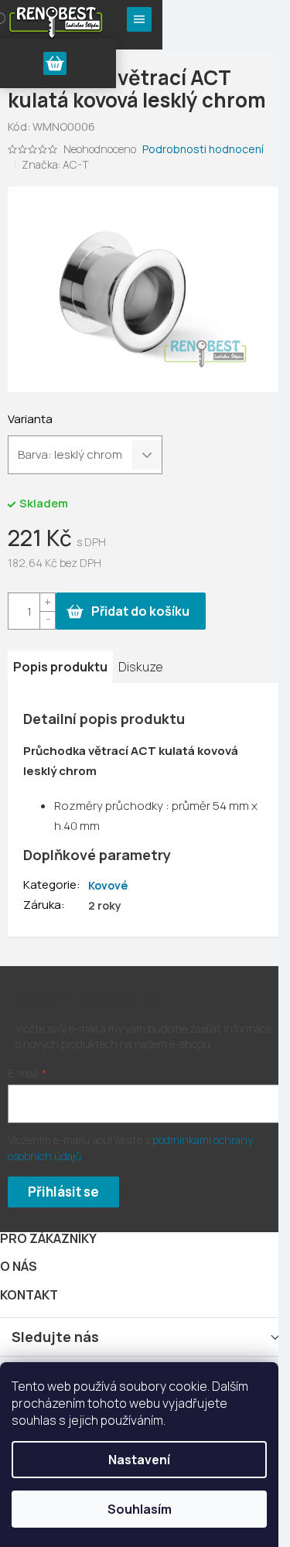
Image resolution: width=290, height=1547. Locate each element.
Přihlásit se (63, 1191)
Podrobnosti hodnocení (203, 149)
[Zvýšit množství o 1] (47, 602)
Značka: (55, 164)
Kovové (108, 885)
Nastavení (139, 1459)
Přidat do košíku (140, 611)
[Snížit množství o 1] (47, 620)
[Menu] (139, 19)
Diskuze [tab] (140, 666)
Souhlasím (139, 1509)
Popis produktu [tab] (60, 666)
